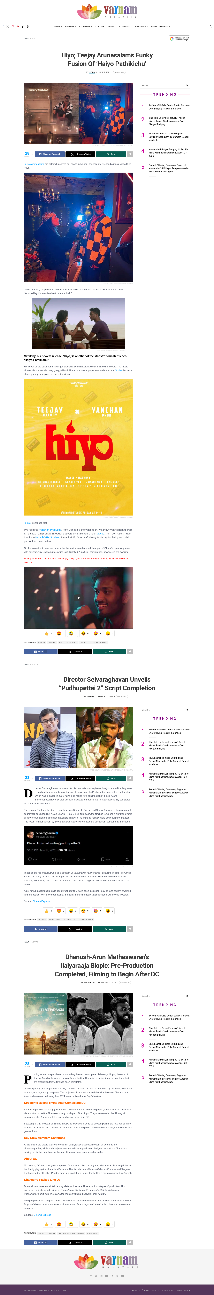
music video (72, 642)
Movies (35, 665)
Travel (112, 26)
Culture (99, 26)
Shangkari (89, 983)
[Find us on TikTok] (23, 26)
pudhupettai (54, 920)
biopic (41, 1233)
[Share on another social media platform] (130, 154)
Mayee (100, 533)
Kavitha (90, 697)
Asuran (41, 642)
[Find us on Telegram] (122, 1276)
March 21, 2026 (105, 697)
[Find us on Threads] (28, 26)
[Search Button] (211, 26)
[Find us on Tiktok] (112, 1276)
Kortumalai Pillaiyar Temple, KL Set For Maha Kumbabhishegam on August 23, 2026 (169, 152)
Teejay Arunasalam (34, 164)
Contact (154, 1290)
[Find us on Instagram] (13, 26)
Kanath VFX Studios (47, 537)
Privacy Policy (183, 1290)
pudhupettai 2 (70, 920)
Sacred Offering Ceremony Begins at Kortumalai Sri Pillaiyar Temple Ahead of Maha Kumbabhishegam (169, 168)
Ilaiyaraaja (92, 1233)
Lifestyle (140, 26)
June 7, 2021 (104, 72)
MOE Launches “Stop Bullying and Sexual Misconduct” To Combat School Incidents (169, 137)
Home (26, 39)
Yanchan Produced (50, 529)
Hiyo (61, 642)
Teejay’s (65, 558)
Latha (92, 72)
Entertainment (159, 26)
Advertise (136, 1290)
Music (34, 39)
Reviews (69, 26)
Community (125, 26)
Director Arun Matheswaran (71, 1233)
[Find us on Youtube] (18, 26)
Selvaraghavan (86, 920)
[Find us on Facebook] (2, 26)
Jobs (145, 1290)
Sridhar (119, 370)
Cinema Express (41, 901)
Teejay (27, 522)
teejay (83, 642)
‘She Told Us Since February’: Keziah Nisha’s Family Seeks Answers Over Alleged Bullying (167, 121)
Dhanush (52, 642)
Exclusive (84, 26)
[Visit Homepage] (107, 11)
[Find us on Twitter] (7, 26)
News (57, 26)
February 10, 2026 (107, 983)
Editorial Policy (167, 1290)
